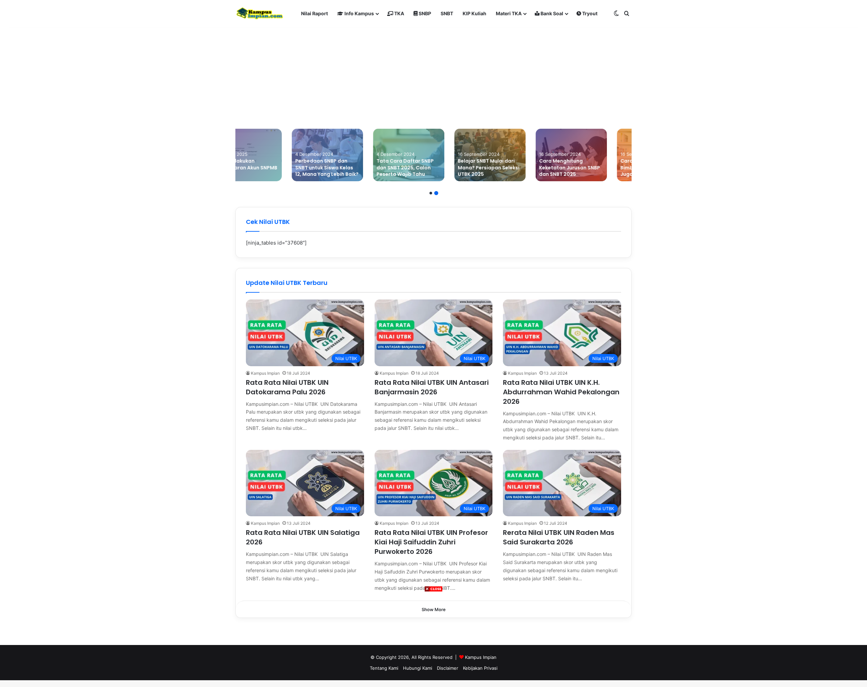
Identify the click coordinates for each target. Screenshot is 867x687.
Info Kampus (358, 13)
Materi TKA (509, 13)
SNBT (447, 13)
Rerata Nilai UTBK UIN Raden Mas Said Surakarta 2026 (558, 537)
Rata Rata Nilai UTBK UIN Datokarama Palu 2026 (287, 387)
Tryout (589, 13)
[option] (270, 155)
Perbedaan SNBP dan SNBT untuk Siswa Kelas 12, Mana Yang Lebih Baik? (270, 168)
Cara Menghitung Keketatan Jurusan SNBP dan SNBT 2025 (513, 168)
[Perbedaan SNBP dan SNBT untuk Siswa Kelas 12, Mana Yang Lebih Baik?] (270, 155)
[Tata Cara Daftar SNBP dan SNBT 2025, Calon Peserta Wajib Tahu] (352, 155)
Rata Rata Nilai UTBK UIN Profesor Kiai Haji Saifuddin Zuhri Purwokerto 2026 (431, 542)
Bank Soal (551, 13)
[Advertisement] (433, 639)
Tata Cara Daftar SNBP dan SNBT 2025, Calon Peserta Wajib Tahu (348, 168)
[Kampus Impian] (259, 13)
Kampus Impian (265, 373)
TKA (398, 13)
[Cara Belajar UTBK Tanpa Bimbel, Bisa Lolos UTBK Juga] (596, 155)
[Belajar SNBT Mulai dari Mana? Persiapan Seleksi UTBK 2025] (433, 155)
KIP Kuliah (474, 13)
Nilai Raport (314, 13)
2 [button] (436, 193)
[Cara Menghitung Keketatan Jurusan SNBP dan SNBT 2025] (514, 155)
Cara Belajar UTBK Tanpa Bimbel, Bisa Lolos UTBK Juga (595, 168)
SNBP (424, 13)
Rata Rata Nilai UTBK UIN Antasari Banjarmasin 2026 (432, 387)
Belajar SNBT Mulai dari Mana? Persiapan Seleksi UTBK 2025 (432, 168)
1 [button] (430, 193)
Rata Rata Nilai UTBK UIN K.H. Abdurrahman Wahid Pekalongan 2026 (561, 392)
